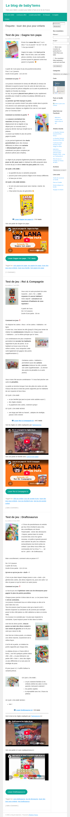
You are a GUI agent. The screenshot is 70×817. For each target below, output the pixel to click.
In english (55, 15)
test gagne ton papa (37, 268)
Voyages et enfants (58, 189)
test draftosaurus (24, 801)
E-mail (55, 40)
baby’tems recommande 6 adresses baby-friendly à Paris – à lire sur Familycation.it (59, 152)
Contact (6, 19)
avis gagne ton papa (20, 265)
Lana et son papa (32, 457)
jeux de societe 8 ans (31, 498)
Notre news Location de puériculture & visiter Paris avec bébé (58, 51)
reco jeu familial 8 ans (25, 501)
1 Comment (10, 272)
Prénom (55, 34)
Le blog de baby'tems (23, 5)
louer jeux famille (24, 268)
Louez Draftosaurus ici (16, 792)
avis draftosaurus (19, 799)
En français (46, 15)
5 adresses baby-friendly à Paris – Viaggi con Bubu (57, 144)
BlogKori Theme (33, 815)
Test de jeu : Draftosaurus (21, 517)
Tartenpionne (36, 425)
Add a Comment (11, 508)
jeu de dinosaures (32, 799)
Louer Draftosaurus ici (24, 710)
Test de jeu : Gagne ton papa (23, 35)
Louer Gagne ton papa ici (24, 219)
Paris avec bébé (9, 15)
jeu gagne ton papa (34, 265)
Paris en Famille (57, 182)
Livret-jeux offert (21, 15)
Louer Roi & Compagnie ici (24, 421)
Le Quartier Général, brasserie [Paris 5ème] (58, 133)
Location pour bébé (35, 15)
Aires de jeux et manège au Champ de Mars (58, 160)
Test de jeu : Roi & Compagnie (24, 281)
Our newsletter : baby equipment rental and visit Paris (59, 60)
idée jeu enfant (18, 498)
